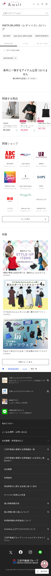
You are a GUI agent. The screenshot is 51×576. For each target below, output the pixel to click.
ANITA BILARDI (13, 369)
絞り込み (44, 571)
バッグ (24, 369)
